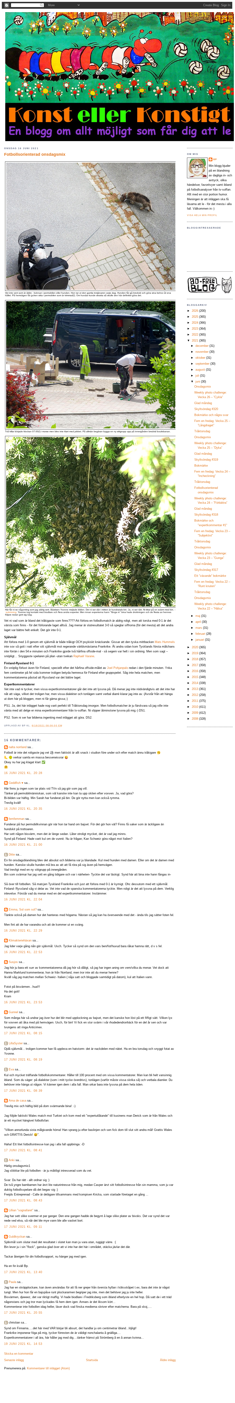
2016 (195, 671)
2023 (195, 328)
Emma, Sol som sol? (23, 909)
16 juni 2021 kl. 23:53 (23, 1002)
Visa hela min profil (202, 215)
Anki (12, 1160)
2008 (195, 718)
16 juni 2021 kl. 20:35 (23, 808)
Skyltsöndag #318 (206, 514)
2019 (195, 653)
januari (200, 639)
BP (215, 159)
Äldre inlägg (168, 1360)
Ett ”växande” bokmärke (210, 575)
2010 (195, 706)
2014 (195, 683)
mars (199, 627)
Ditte (12, 854)
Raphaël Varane (83, 656)
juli (197, 375)
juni (198, 381)
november (202, 351)
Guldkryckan (17, 1236)
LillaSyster (16, 1043)
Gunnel (13, 1012)
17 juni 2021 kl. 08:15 (23, 1033)
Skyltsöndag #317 (206, 570)
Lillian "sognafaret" (21, 1210)
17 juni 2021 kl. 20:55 (23, 1312)
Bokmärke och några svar (211, 415)
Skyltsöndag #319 (206, 459)
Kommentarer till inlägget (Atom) (48, 1368)
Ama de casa (17, 1100)
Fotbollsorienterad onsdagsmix (34, 154)
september (202, 363)
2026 (195, 310)
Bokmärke (201, 465)
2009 (195, 712)
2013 (195, 689)
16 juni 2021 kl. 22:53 (23, 952)
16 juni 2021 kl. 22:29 (23, 930)
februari (200, 633)
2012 (195, 695)
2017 (195, 665)
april (198, 622)
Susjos (13, 962)
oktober (200, 357)
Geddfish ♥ (16, 783)
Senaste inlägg (14, 1360)
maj (198, 616)
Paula (12, 1282)
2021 (195, 340)
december (202, 345)
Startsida (92, 1360)
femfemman (16, 818)
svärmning (11, 612)
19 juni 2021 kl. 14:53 (23, 1344)
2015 (195, 677)
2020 (195, 647)
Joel (110, 668)
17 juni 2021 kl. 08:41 (23, 1150)
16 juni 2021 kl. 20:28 (23, 773)
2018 (195, 659)
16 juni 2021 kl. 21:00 (23, 844)
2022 (195, 334)
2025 (195, 316)
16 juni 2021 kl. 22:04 (23, 899)
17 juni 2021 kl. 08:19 (23, 1059)
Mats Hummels (165, 642)
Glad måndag (203, 403)
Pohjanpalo (120, 668)
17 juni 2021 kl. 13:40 (23, 1272)
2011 (195, 701)
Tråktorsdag (202, 431)
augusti (200, 369)
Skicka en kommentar (18, 1353)
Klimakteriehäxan (20, 940)
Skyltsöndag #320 (206, 409)
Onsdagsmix (202, 386)
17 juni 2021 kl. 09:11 (23, 1226)
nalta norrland (18, 747)
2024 (195, 322)
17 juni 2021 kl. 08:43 (23, 1200)
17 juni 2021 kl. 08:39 (23, 1090)
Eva (11, 1069)
